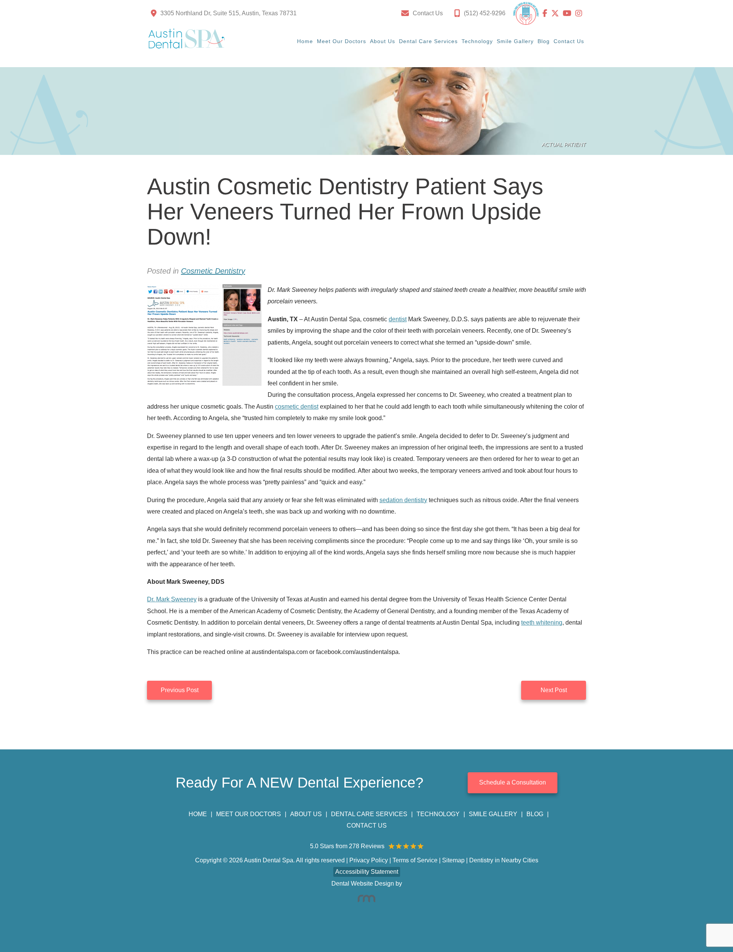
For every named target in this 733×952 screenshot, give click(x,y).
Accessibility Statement (366, 871)
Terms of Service (415, 860)
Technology (477, 41)
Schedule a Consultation (512, 782)
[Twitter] (557, 13)
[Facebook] (546, 13)
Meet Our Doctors (341, 41)
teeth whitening (541, 622)
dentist (398, 319)
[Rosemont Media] (366, 898)
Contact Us (569, 41)
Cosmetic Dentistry (213, 271)
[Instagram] (578, 13)
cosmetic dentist (296, 406)
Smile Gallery (515, 41)
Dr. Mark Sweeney (172, 599)
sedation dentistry (403, 500)
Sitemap (453, 860)
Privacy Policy (368, 860)
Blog (544, 41)
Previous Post (180, 690)
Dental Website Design (362, 883)
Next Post (554, 690)
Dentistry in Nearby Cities (503, 860)
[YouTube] (569, 13)
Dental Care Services (428, 41)
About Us (382, 41)
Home (305, 41)
